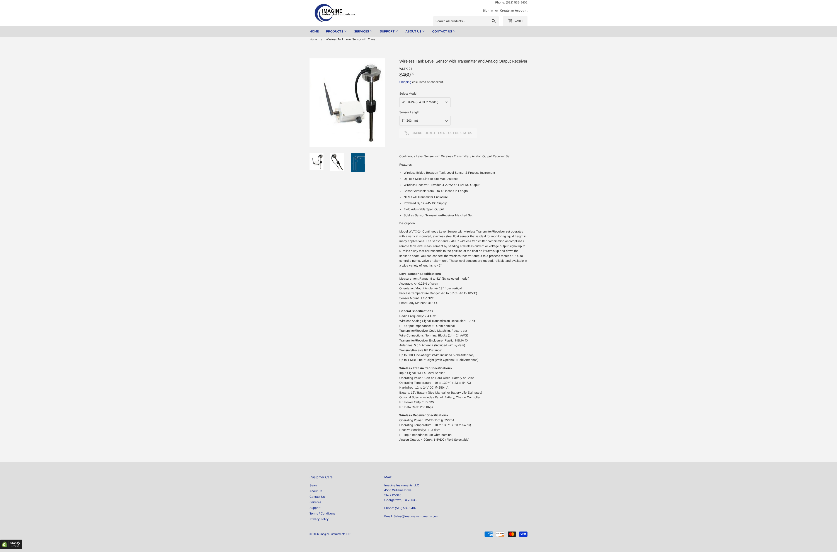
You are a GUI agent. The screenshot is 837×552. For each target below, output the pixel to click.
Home (314, 31)
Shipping (405, 82)
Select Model (408, 93)
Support (387, 31)
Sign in (488, 10)
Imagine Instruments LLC (335, 534)
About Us (413, 31)
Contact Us (442, 31)
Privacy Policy (319, 519)
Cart (518, 21)
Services (362, 31)
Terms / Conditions (322, 513)
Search (314, 485)
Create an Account (513, 10)
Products (335, 31)
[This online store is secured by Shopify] (11, 548)
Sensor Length (409, 112)
